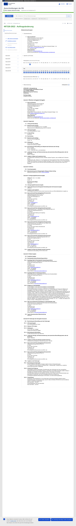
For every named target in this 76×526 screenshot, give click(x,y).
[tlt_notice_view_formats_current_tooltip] (68, 84)
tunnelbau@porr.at (33, 202)
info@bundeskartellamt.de (35, 267)
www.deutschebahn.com (37, 51)
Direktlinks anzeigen (11, 41)
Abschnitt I (8, 55)
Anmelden (62, 3)
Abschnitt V (8, 64)
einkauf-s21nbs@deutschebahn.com (37, 47)
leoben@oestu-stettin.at (34, 230)
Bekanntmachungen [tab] (8, 30)
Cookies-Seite (13, 520)
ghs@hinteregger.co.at (34, 216)
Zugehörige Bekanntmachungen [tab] (11, 33)
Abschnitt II (8, 58)
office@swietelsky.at (34, 243)
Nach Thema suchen (42, 18)
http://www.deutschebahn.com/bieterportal (47, 52)
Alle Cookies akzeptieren (44, 519)
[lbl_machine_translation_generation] (38, 76)
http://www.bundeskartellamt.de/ (40, 270)
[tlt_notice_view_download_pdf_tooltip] (24, 72)
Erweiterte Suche (27, 18)
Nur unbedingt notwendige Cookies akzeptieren (62, 519)
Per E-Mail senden (11, 47)
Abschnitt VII (8, 70)
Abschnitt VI (8, 67)
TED (5, 23)
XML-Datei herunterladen (12, 38)
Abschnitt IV (8, 61)
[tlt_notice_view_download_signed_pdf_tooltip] (30, 64)
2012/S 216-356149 (45, 172)
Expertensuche (34, 18)
